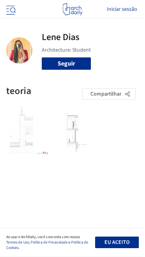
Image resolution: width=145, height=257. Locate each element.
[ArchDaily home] (72, 9)
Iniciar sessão (122, 9)
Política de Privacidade (49, 242)
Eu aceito (117, 242)
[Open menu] (10, 9)
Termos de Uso (17, 242)
